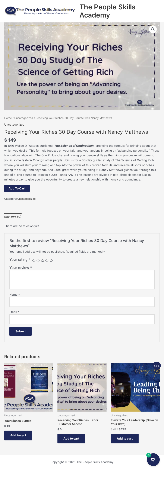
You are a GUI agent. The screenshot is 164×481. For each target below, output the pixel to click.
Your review (20, 267)
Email (14, 312)
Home (8, 118)
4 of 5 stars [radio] (46, 260)
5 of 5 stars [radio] (51, 260)
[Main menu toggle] (155, 11)
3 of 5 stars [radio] (42, 260)
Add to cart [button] (18, 435)
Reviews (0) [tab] (13, 217)
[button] (153, 29)
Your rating (19, 259)
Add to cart (17, 188)
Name (14, 294)
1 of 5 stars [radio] (33, 260)
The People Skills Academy (107, 11)
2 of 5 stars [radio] (38, 260)
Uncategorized (23, 118)
